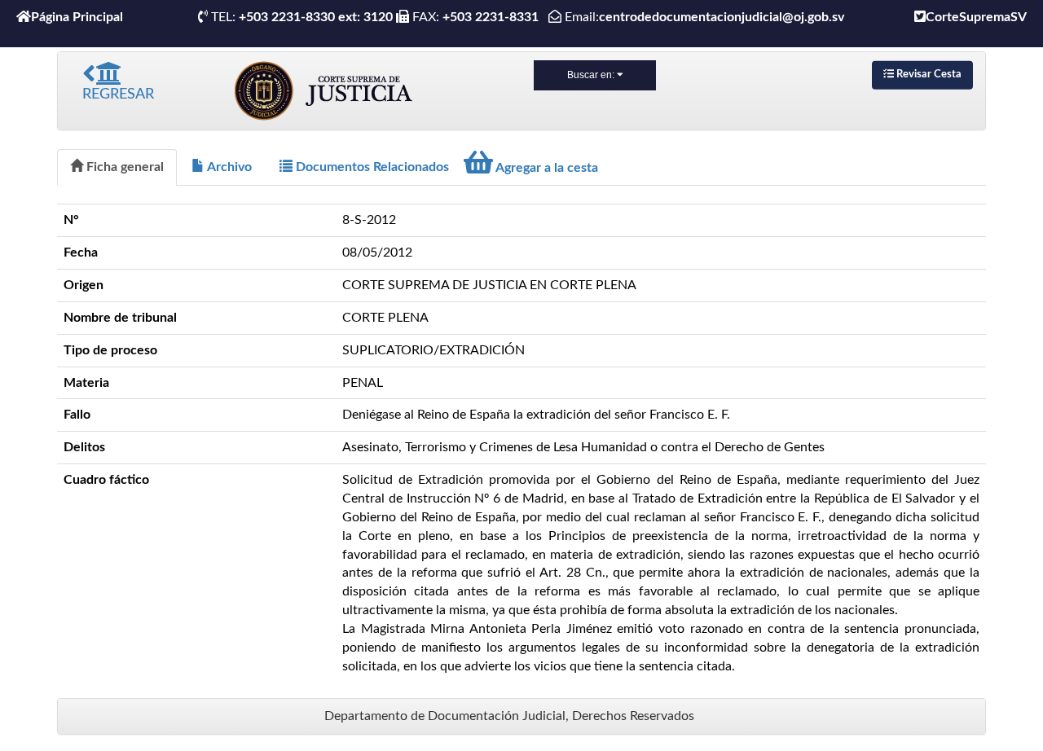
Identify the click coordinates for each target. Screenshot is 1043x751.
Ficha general (123, 166)
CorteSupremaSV (976, 17)
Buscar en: (592, 75)
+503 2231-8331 (493, 17)
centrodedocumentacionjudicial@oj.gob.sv (721, 17)
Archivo (228, 166)
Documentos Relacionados (371, 166)
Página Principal (77, 17)
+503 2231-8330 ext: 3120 (316, 17)
